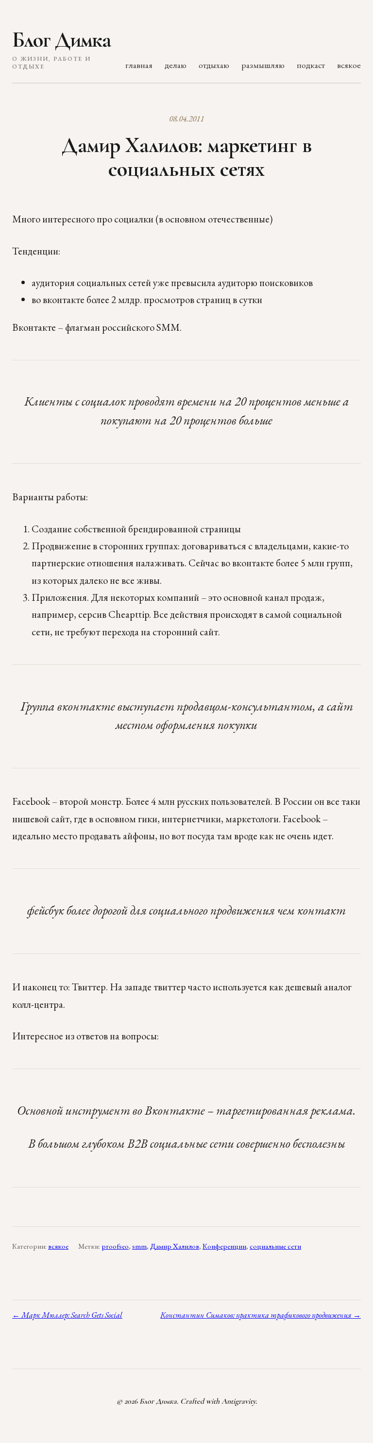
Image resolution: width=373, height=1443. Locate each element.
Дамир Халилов (174, 1246)
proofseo (115, 1246)
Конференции (224, 1246)
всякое (349, 64)
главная (139, 64)
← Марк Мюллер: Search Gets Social (67, 1315)
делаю (175, 64)
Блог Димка (61, 40)
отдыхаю (214, 64)
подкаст (311, 64)
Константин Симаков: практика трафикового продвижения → (260, 1315)
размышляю (263, 64)
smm (139, 1246)
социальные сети (275, 1246)
